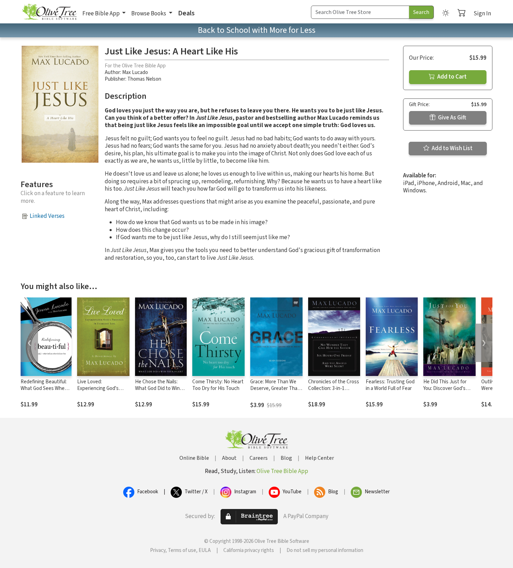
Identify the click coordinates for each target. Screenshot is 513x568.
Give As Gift (451, 117)
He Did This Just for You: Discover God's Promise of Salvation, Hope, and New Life (446, 391)
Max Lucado (135, 72)
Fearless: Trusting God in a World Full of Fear (390, 385)
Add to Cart (451, 77)
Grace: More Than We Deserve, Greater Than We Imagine (275, 388)
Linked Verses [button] (47, 216)
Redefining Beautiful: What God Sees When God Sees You (44, 388)
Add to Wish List (452, 148)
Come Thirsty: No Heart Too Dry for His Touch (218, 385)
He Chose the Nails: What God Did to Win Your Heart (157, 388)
